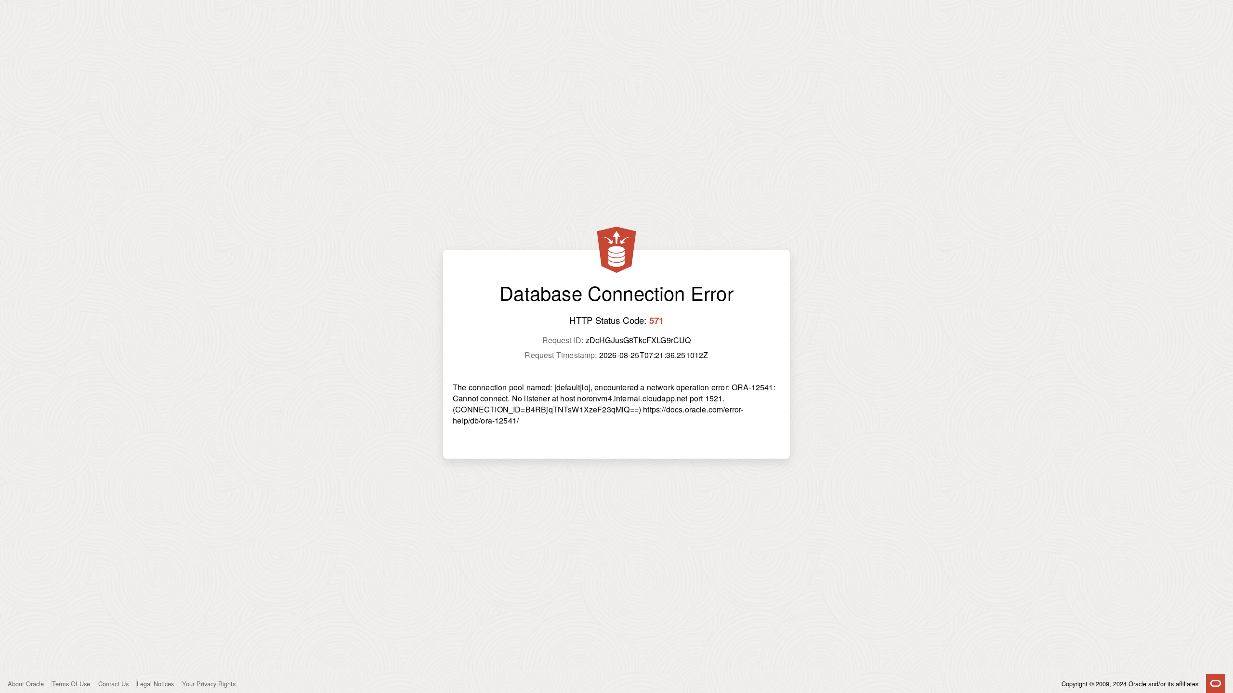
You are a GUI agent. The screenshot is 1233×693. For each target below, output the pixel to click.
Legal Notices (155, 683)
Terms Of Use (71, 683)
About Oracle (26, 683)
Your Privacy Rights (209, 683)
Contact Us (113, 683)
